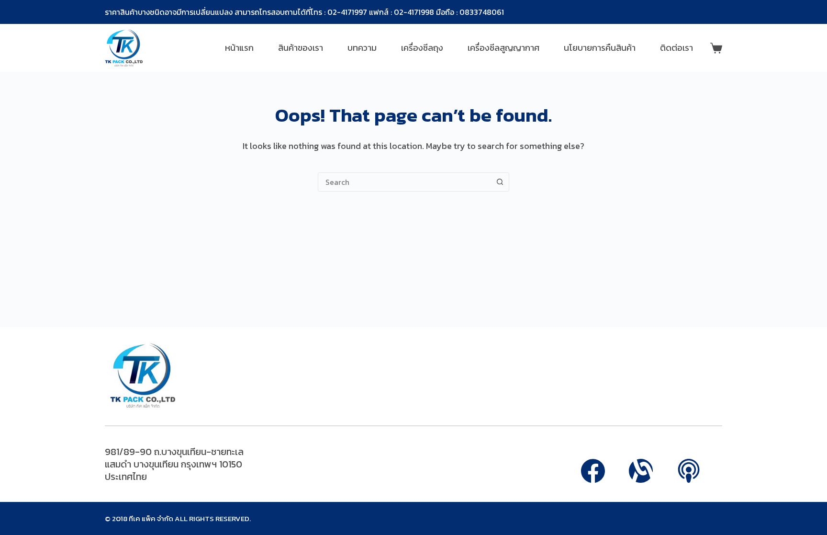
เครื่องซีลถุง (422, 47)
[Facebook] (593, 471)
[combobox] (404, 182)
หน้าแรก (239, 47)
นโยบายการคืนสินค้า (600, 47)
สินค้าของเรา (300, 47)
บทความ (362, 47)
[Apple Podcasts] (689, 471)
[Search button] (500, 182)
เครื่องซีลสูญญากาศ (503, 47)
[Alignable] (641, 471)
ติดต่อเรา (676, 47)
